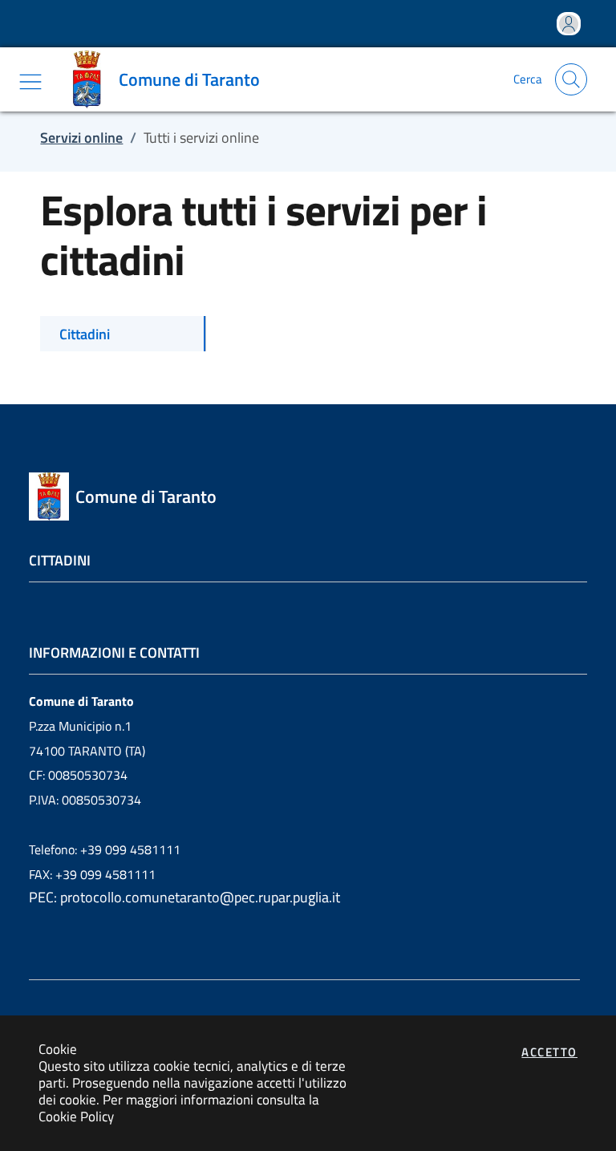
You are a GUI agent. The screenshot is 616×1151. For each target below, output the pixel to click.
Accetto (549, 1052)
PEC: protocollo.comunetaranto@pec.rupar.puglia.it (184, 897)
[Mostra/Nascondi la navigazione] (30, 82)
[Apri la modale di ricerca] (571, 79)
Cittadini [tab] (84, 334)
